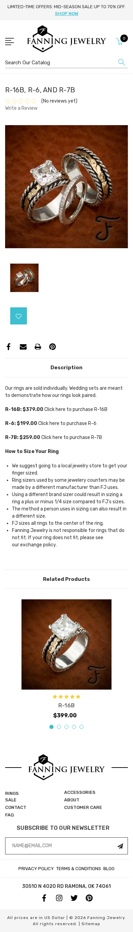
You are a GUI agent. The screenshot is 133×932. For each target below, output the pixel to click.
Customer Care (83, 807)
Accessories (79, 792)
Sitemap (91, 923)
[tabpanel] (66, 659)
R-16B (66, 705)
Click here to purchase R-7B (71, 437)
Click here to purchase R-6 (67, 423)
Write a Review (21, 108)
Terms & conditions (78, 868)
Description (66, 367)
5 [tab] (81, 727)
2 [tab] (59, 727)
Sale (10, 799)
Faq (9, 814)
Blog (109, 868)
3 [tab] (66, 727)
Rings (12, 793)
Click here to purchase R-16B (75, 409)
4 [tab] (74, 727)
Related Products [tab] (66, 579)
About (71, 799)
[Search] (122, 64)
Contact (15, 807)
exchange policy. (38, 545)
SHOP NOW (66, 13)
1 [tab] (51, 727)
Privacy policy (36, 868)
